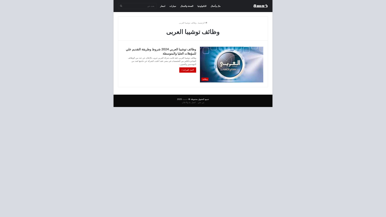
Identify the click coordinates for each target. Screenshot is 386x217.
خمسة (185, 99)
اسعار (162, 6)
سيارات (172, 6)
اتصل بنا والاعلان (189, 102)
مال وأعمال (216, 6)
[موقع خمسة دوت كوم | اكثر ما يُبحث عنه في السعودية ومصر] (260, 6)
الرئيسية (201, 23)
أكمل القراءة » (188, 70)
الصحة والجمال (186, 6)
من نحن (201, 102)
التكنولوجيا (202, 6)
